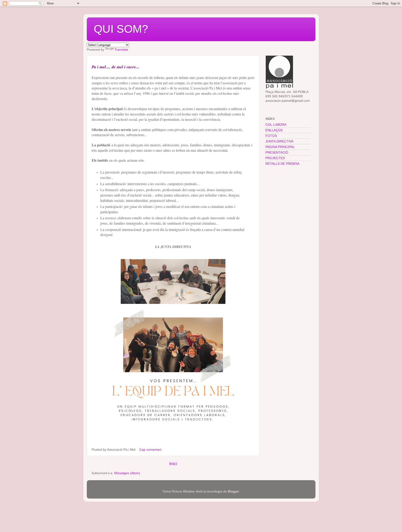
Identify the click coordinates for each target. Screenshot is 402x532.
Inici (173, 463)
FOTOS (271, 136)
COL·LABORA (275, 124)
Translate (121, 49)
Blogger (233, 491)
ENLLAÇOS (274, 130)
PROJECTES (275, 158)
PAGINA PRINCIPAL (280, 147)
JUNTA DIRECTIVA (279, 141)
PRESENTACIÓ (276, 152)
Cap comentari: (151, 449)
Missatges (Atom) (127, 473)
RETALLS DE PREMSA (282, 163)
